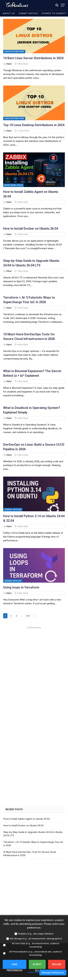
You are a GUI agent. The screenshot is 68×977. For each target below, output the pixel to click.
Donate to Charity (54, 13)
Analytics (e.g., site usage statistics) (35, 933)
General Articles (12, 509)
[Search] (57, 5)
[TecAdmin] (16, 5)
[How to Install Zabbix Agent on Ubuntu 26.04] (34, 169)
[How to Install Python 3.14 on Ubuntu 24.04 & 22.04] (34, 494)
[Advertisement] (34, 664)
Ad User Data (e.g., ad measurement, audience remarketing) (35, 945)
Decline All (56, 966)
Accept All (37, 966)
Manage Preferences (53, 972)
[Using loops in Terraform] (34, 565)
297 (28, 616)
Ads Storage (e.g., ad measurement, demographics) (36, 938)
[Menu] (63, 5)
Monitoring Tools (13, 185)
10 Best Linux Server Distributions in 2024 (33, 58)
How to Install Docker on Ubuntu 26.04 (30, 228)
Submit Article (28, 13)
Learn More (34, 972)
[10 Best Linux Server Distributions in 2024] (34, 36)
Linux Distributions (14, 51)
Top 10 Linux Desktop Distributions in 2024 (33, 125)
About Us (9, 13)
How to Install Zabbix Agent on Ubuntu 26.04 (26, 818)
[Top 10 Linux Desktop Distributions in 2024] (34, 103)
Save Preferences (14, 966)
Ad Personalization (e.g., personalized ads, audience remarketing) (35, 953)
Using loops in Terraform (21, 587)
